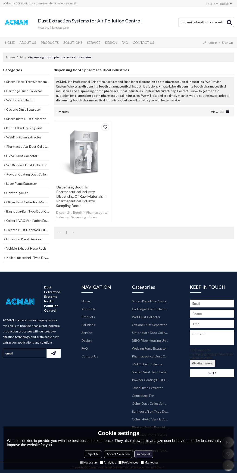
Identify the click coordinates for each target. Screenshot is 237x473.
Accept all (143, 454)
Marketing (151, 462)
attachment (204, 363)
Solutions (72, 42)
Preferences (130, 462)
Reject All (93, 454)
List (222, 112)
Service (93, 42)
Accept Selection (118, 454)
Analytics (110, 462)
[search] (229, 22)
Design (111, 42)
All (21, 57)
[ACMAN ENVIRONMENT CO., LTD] (17, 22)
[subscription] (53, 353)
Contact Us (143, 42)
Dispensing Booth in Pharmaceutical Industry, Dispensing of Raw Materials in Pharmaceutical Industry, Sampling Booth (81, 196)
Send (212, 373)
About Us (27, 42)
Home (10, 42)
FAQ (125, 42)
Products (50, 42)
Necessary (90, 462)
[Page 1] (59, 232)
